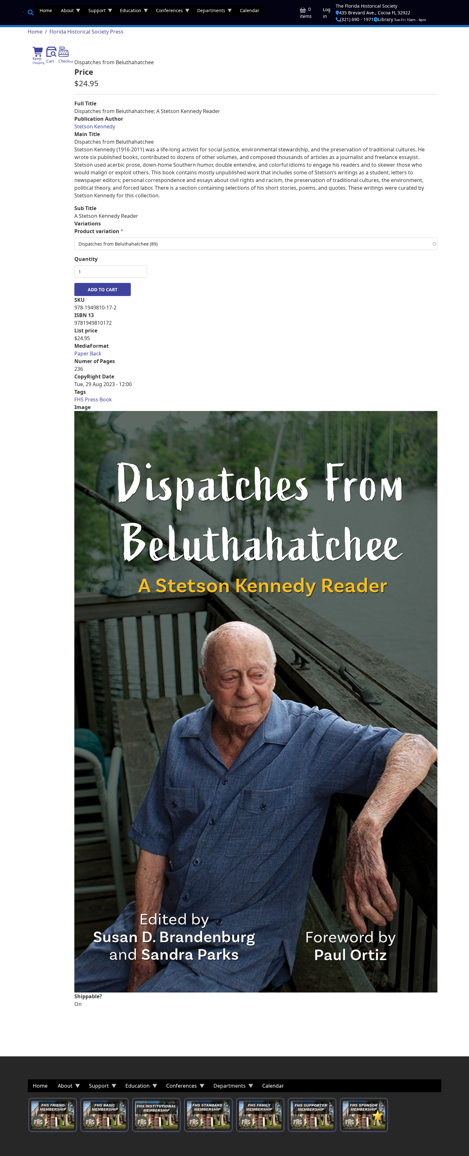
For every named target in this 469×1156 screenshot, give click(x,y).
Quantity (86, 258)
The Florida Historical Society (366, 6)
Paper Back (87, 353)
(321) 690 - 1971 (357, 19)
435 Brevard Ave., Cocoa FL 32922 (374, 13)
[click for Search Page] (31, 12)
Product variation (96, 231)
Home (35, 31)
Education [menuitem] (128, 11)
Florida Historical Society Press (86, 31)
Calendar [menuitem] (249, 10)
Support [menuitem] (95, 11)
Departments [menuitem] (209, 11)
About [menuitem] (65, 11)
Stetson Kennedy (94, 126)
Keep (38, 60)
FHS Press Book (93, 399)
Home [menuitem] (46, 10)
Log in (327, 12)
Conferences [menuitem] (167, 11)
